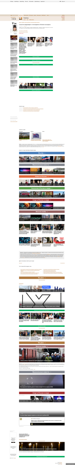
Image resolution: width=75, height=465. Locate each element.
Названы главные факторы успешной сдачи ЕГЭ (50, 270)
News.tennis (21, 202)
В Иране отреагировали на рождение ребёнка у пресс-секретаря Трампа (53, 272)
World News (43, 15)
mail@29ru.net (48, 254)
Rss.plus (20, 167)
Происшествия (26, 15)
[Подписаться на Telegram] (60, 1)
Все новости (39, 15)
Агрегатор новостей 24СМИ (13, 121)
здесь (23, 257)
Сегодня (24, 19)
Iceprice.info (42, 1)
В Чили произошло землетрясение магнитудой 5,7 (50, 271)
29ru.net (26, 1)
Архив (27, 19)
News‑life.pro (16, 1)
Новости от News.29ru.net (36, 90)
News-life (20, 236)
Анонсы (35, 15)
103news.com (21, 36)
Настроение (21, 131)
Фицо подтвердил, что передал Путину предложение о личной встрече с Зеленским (31, 269)
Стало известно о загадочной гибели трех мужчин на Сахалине (51, 269)
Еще (47, 15)
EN (12, 15)
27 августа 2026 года (13, 17)
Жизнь (43, 131)
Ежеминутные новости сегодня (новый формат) (42, 310)
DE (16, 15)
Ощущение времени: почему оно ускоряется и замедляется (30, 107)
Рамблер (20, 22)
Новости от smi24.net (36, 56)
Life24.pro (20, 190)
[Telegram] (62, 15)
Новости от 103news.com (36, 60)
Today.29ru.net (21, 426)
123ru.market (31, 1)
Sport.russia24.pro (21, 395)
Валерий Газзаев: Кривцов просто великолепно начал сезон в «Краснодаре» (13, 455)
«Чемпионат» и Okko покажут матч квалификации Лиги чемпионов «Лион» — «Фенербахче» (13, 439)
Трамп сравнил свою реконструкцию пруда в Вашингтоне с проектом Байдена (53, 273)
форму (44, 257)
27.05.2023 (23, 22)
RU (13, 15)
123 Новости (21, 15)
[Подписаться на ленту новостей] (64, 15)
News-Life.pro (63, 16)
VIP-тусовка (31, 15)
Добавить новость (31, 19)
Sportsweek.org (37, 1)
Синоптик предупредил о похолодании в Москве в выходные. (32, 22)
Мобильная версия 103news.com (42, 456)
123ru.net (63, 1)
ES (17, 15)
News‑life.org (22, 1)
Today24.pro (21, 312)
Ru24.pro (11, 1)
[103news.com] (20, 18)
